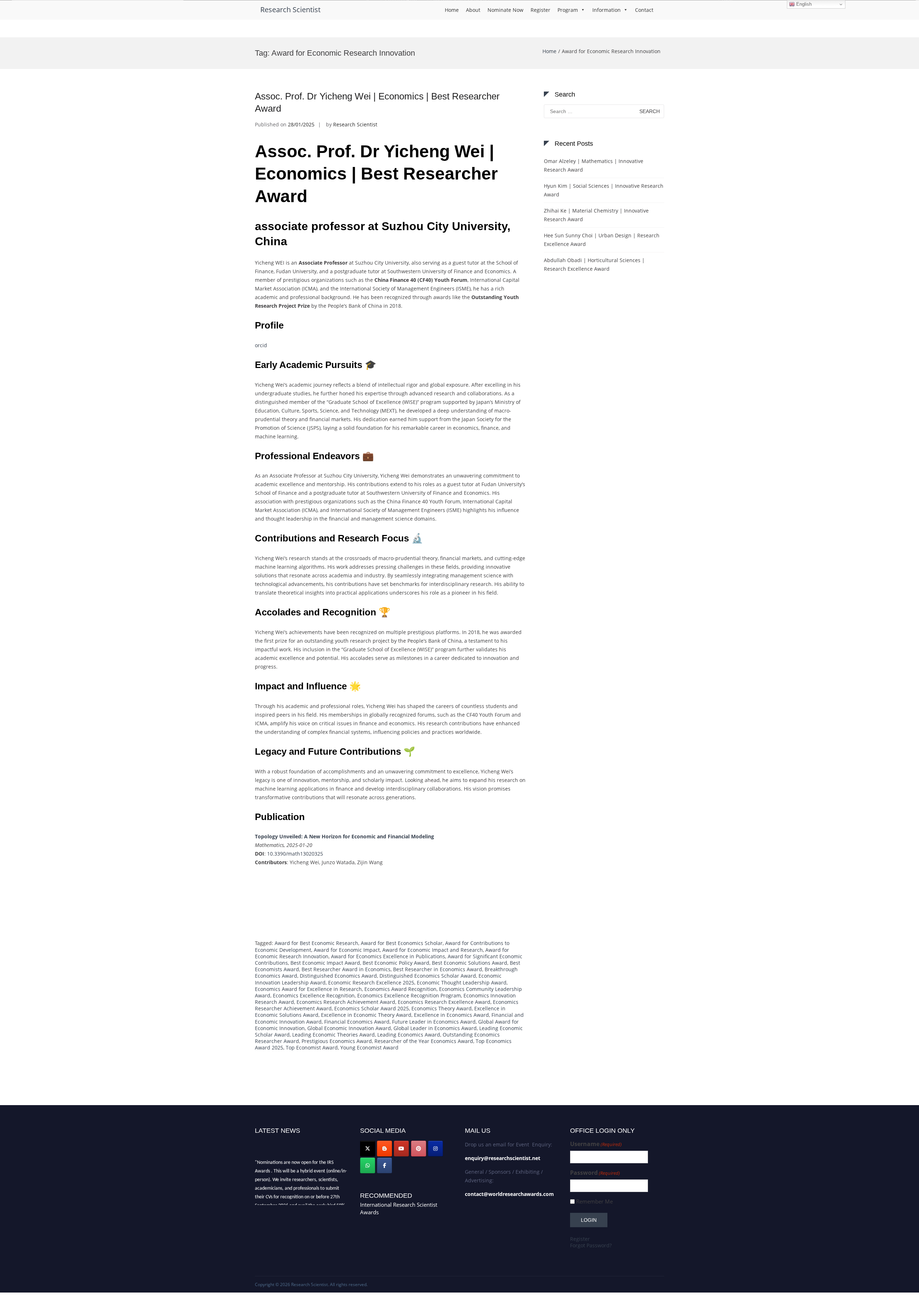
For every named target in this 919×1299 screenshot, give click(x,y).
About (473, 9)
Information (606, 9)
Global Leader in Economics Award (435, 1028)
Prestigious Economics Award (337, 1041)
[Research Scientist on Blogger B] (384, 1148)
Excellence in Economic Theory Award (366, 1014)
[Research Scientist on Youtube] (401, 1148)
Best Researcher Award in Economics (346, 969)
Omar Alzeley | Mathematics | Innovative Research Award (593, 165)
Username (596, 1144)
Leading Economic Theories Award (333, 1034)
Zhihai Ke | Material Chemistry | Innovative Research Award (596, 215)
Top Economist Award (312, 1047)
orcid (261, 345)
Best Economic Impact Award (325, 962)
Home (452, 9)
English (803, 4)
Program (568, 9)
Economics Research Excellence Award (444, 1001)
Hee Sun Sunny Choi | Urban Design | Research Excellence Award (601, 239)
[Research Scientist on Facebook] (384, 1165)
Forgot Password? (591, 1245)
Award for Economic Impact (347, 949)
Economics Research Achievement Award (346, 1001)
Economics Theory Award (441, 1008)
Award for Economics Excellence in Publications (388, 956)
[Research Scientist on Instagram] (435, 1148)
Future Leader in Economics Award (434, 1021)
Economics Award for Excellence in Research (308, 989)
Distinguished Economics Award (338, 975)
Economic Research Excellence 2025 (371, 982)
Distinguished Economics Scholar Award (427, 975)
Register (540, 9)
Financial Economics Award (356, 1021)
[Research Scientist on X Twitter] (367, 1148)
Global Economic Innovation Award (349, 1028)
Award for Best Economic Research (316, 943)
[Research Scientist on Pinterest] (418, 1148)
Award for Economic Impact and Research (432, 949)
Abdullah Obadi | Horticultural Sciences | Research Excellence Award (594, 264)
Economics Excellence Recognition (314, 995)
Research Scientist (290, 9)
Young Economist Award (369, 1047)
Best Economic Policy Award (396, 962)
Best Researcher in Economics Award (437, 969)
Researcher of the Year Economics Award (423, 1041)
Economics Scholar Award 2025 (371, 1008)
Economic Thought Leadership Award (462, 982)
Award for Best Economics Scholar (402, 943)
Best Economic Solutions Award (469, 962)
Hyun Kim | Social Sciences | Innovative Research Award (603, 190)
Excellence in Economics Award (451, 1014)
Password (595, 1173)
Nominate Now (505, 9)
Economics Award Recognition (400, 989)
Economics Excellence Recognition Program (409, 995)
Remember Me (594, 1201)
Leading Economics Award (408, 1034)
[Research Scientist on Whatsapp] (367, 1165)
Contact (644, 9)
